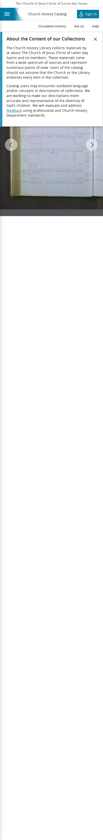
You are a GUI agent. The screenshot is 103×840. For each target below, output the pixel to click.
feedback (14, 110)
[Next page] (92, 144)
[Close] (95, 39)
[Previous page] (11, 144)
